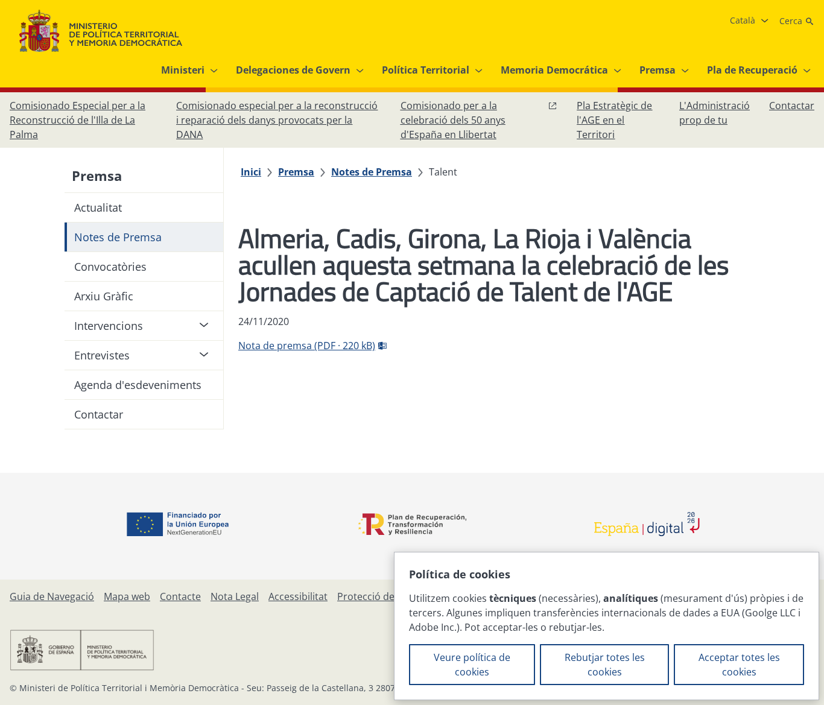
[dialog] (606, 626)
